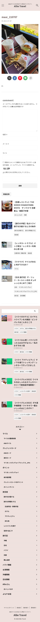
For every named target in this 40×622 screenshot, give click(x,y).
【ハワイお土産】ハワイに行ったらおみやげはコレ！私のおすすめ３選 (25, 343)
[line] (25, 78)
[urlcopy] (31, 78)
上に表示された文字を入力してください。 (17, 172)
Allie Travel (20, 6)
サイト (5, 153)
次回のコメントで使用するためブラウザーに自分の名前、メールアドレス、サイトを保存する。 (19, 163)
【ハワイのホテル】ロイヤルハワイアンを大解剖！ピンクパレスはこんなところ (25, 319)
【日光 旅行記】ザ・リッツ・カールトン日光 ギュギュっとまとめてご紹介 (25, 280)
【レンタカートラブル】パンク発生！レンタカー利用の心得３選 (25, 246)
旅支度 (19, 607)
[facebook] (15, 78)
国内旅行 (33, 607)
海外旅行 (25, 607)
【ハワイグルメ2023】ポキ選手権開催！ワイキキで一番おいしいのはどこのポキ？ (26, 405)
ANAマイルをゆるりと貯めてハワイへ (20, 612)
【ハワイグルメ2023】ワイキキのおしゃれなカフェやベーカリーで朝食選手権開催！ (26, 382)
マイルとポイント (9, 607)
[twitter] (9, 78)
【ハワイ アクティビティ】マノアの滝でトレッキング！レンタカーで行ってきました (26, 362)
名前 (5, 134)
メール (6, 144)
